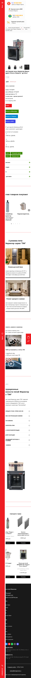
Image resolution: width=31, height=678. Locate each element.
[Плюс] (8, 77)
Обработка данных (7, 636)
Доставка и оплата (7, 626)
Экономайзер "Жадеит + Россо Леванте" (8, 532)
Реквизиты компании (7, 639)
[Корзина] (28, 337)
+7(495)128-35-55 (7, 647)
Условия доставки (6, 176)
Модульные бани (6, 615)
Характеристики (5, 162)
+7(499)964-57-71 (7, 655)
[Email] (15, 644)
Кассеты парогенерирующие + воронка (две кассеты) (23, 533)
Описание (4, 171)
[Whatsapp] (12, 644)
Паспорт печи (15, 156)
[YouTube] (9, 644)
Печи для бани (27, 27)
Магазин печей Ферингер (9, 589)
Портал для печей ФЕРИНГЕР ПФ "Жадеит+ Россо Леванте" (23, 565)
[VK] (6, 644)
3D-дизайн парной (16, 153)
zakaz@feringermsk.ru (15, 670)
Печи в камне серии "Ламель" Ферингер (13, 29)
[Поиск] (28, 341)
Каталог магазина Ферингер (14, 27)
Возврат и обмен (6, 634)
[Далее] (29, 210)
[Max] (17, 644)
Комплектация (5, 167)
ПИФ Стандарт (7, 563)
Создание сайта (11, 667)
